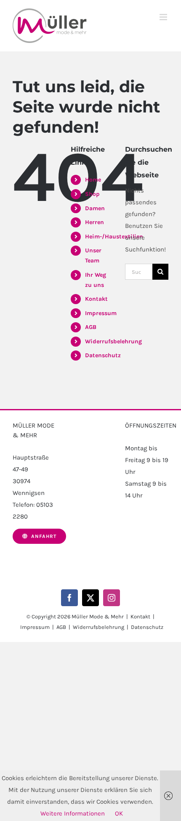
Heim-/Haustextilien (114, 236)
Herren (94, 222)
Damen (95, 208)
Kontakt (96, 298)
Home (93, 179)
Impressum (101, 313)
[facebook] (69, 597)
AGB (90, 327)
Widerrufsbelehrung (113, 341)
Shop (92, 194)
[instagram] (111, 597)
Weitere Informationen (72, 813)
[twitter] (90, 597)
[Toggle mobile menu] (164, 17)
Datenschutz (103, 355)
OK (119, 813)
